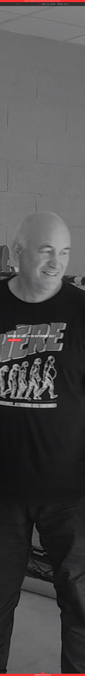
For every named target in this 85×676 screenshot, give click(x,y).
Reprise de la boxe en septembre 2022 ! (31, 336)
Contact (65, 4)
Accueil (39, 4)
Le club (48, 4)
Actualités (44, 4)
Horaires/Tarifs (60, 4)
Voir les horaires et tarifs (14, 340)
